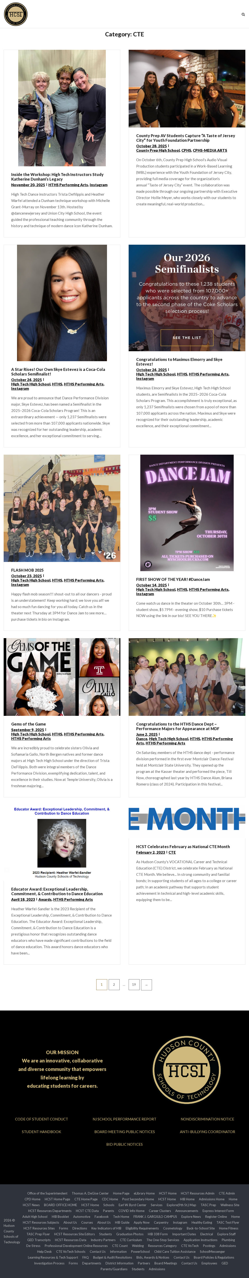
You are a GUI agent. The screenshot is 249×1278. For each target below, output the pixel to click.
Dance (141, 738)
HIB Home (187, 1199)
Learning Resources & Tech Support (53, 1257)
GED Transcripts (39, 1240)
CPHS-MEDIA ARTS (210, 150)
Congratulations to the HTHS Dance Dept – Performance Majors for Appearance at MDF (177, 726)
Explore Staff (226, 1234)
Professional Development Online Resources (76, 1246)
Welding (138, 1246)
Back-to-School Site (201, 1228)
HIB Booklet (60, 1217)
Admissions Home (211, 1199)
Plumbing (228, 1240)
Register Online (216, 1217)
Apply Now (142, 1222)
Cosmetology (172, 1228)
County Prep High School (158, 150)
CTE (172, 852)
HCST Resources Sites (39, 1228)
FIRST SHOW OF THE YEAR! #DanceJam (173, 579)
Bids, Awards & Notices (152, 1257)
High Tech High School (30, 384)
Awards (45, 899)
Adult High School (34, 1217)
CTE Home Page (86, 1199)
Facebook (102, 1217)
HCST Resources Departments (49, 1211)
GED (225, 1263)
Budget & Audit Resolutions (112, 1257)
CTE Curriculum (131, 1240)
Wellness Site (230, 1205)
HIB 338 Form (158, 1234)
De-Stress (33, 1246)
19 (134, 984)
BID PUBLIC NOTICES (124, 1144)
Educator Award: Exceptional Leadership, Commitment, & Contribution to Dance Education (57, 891)
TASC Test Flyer (227, 1222)
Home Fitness (228, 1228)
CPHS (186, 150)
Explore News (191, 1217)
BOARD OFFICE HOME (60, 1205)
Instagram (98, 185)
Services (156, 1205)
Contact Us (98, 1251)
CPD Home (32, 1199)
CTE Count (120, 1246)
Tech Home (121, 1217)
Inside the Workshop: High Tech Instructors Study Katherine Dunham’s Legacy (57, 176)
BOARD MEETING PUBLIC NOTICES (124, 1131)
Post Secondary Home (138, 1199)
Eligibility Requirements (142, 1228)
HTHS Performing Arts (68, 185)
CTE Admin (227, 1193)
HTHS (57, 384)
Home (233, 1199)
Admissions (228, 1246)
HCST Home (168, 1193)
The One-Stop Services (162, 1240)
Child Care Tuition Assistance (175, 1251)
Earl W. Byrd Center (132, 1205)
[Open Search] (243, 15)
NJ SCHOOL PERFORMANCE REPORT (124, 1119)
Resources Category (162, 1246)
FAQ (85, 1257)
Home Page (121, 1193)
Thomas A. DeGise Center (90, 1193)
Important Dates (184, 1234)
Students (105, 1234)
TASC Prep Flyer (38, 1234)
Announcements (186, 1211)
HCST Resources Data (70, 1240)
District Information (119, 1263)
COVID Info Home (131, 1211)
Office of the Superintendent (47, 1193)
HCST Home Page (57, 1199)
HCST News (31, 1205)
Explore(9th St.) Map (181, 1205)
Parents (108, 1211)
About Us (70, 1222)
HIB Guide (122, 1222)
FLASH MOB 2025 (27, 570)
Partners (144, 1263)
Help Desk (44, 1251)
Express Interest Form (218, 1211)
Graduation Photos (129, 1234)
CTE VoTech (190, 1246)
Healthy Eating (202, 1222)
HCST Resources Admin (197, 1193)
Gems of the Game (28, 724)
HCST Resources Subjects (41, 1222)
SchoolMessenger (212, 1251)
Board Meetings (165, 1263)
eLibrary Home (144, 1193)
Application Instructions (200, 1240)
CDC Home (110, 1199)
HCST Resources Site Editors (74, 1234)
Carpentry (161, 1222)
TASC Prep (208, 1205)
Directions (79, 1228)
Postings (209, 1246)
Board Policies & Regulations (214, 1257)
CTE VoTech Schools (70, 1251)
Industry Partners (103, 1240)
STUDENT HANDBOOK (41, 1131)
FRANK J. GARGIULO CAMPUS (155, 1217)
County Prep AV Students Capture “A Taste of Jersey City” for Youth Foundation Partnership (185, 137)
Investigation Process (49, 1263)
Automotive (81, 1217)
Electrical (206, 1234)
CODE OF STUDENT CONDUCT (41, 1119)
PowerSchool (140, 1251)
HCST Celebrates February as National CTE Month (183, 846)
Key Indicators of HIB (106, 1228)
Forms (63, 1228)
